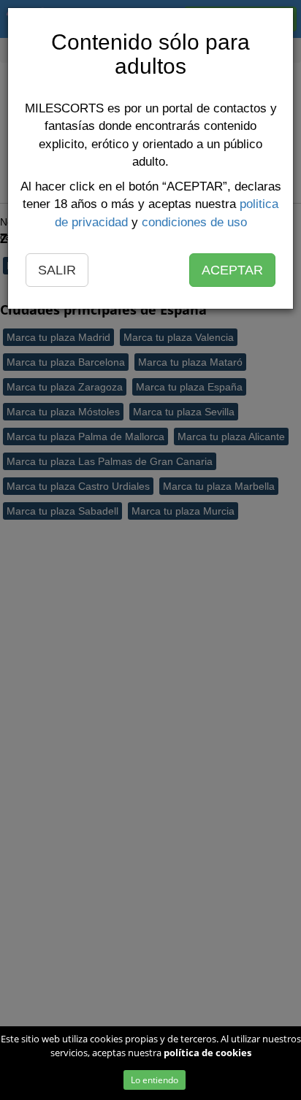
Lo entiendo (154, 1080)
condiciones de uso (194, 222)
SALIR (57, 270)
